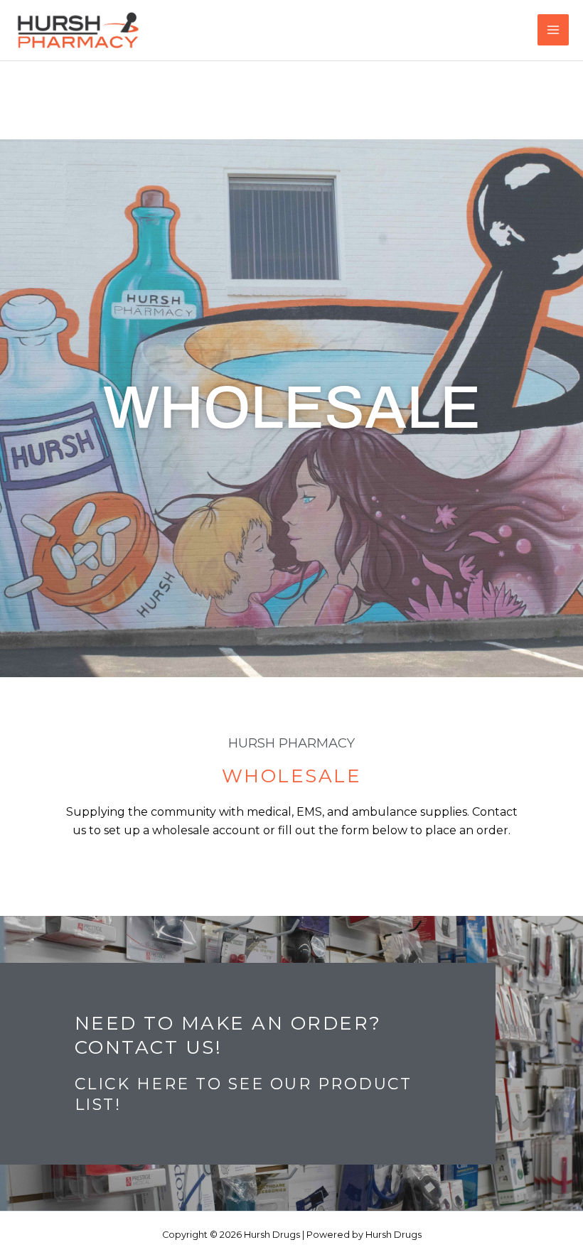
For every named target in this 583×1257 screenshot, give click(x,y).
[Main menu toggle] (553, 29)
